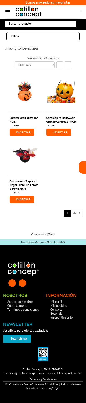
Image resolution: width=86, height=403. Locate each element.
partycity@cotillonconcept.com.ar (25, 373)
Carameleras (28, 49)
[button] (79, 10)
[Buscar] (79, 24)
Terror (8, 49)
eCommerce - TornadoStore (44, 384)
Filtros (15, 36)
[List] (68, 64)
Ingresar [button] (23, 132)
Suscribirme (18, 339)
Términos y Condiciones (43, 379)
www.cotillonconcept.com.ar (64, 373)
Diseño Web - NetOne (16, 384)
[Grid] (59, 64)
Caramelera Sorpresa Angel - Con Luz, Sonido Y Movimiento (24, 185)
